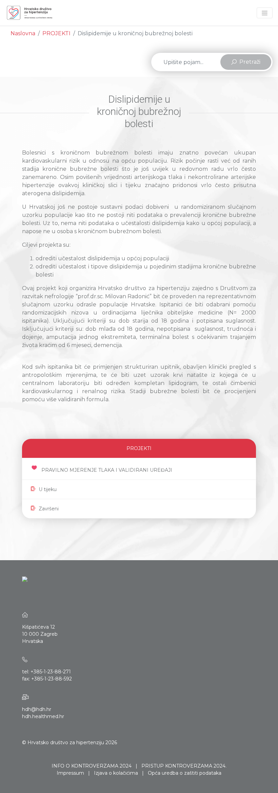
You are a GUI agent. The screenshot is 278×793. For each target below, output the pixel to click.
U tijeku (48, 489)
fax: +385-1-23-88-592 (47, 679)
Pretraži (249, 62)
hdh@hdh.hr (36, 709)
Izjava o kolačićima (116, 773)
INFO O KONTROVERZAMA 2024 (92, 766)
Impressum (70, 773)
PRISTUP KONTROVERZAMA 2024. (183, 766)
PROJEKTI (56, 33)
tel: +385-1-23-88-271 (46, 672)
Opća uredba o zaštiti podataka (184, 773)
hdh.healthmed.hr (43, 716)
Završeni (49, 509)
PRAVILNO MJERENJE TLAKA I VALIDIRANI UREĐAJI (106, 470)
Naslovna (23, 33)
